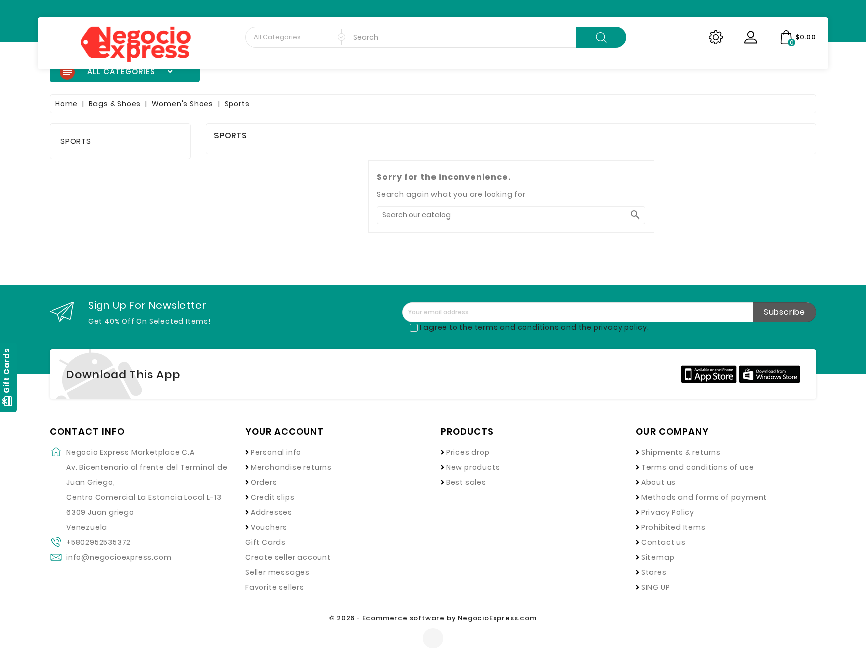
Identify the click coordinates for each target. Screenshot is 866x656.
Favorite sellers (274, 587)
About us (658, 482)
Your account (284, 432)
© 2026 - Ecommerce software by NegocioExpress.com (432, 618)
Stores (654, 572)
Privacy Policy (667, 512)
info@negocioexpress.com (118, 557)
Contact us (663, 542)
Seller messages (277, 572)
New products (473, 467)
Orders (264, 482)
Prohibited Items (673, 527)
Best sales (466, 482)
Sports (75, 141)
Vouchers (269, 527)
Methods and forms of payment (704, 497)
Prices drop (468, 452)
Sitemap (658, 557)
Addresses (271, 512)
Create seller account (288, 557)
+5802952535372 (98, 542)
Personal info (276, 452)
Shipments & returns (681, 452)
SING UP (655, 587)
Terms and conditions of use (697, 467)
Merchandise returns (291, 467)
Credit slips (273, 497)
